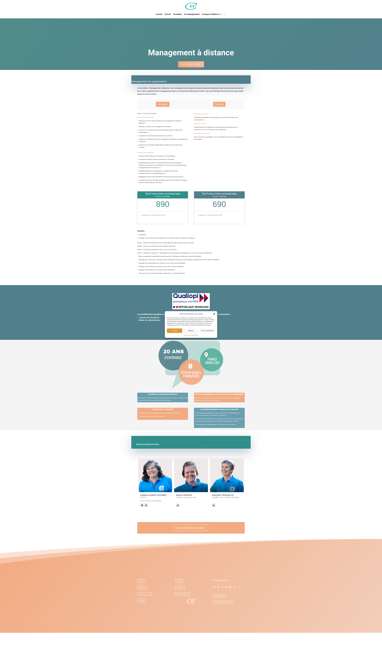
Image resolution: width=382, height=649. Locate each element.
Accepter (174, 330)
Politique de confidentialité (191, 335)
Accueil (159, 14)
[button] (214, 314)
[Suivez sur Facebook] (222, 587)
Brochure (219, 104)
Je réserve (162, 104)
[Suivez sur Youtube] (230, 587)
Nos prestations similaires (191, 527)
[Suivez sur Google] (214, 587)
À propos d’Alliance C (211, 14)
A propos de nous (144, 594)
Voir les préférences (207, 330)
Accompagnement (192, 14)
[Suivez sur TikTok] (234, 587)
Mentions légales (219, 595)
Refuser (191, 330)
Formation (177, 14)
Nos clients (142, 587)
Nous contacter (191, 64)
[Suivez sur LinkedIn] (218, 587)
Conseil (167, 14)
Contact (141, 600)
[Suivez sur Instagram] (226, 587)
